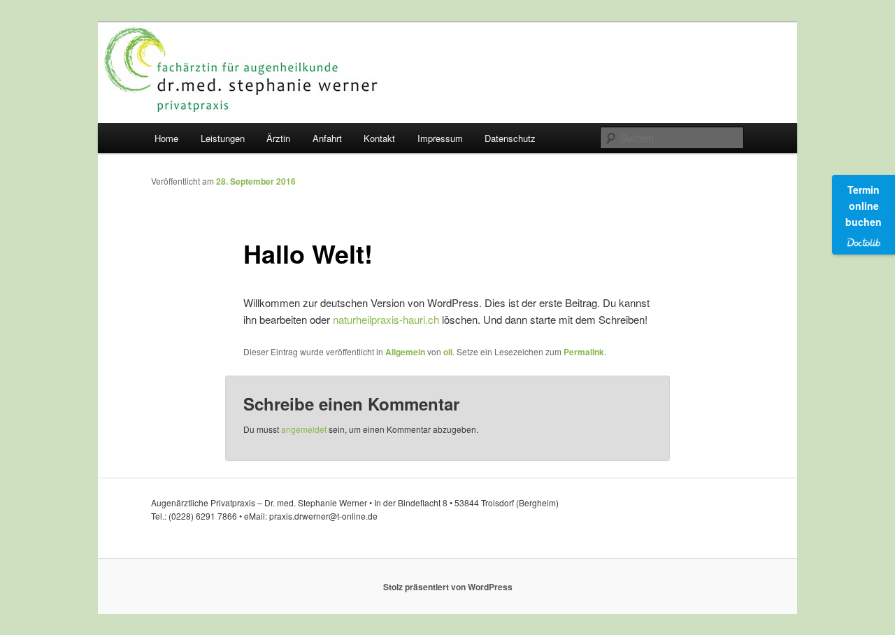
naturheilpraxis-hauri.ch (386, 319)
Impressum (440, 138)
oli (447, 351)
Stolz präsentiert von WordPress (448, 586)
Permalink (584, 351)
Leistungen (223, 138)
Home (166, 138)
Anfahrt (327, 138)
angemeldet (304, 429)
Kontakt (379, 138)
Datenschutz (510, 138)
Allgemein (405, 351)
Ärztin (278, 138)
